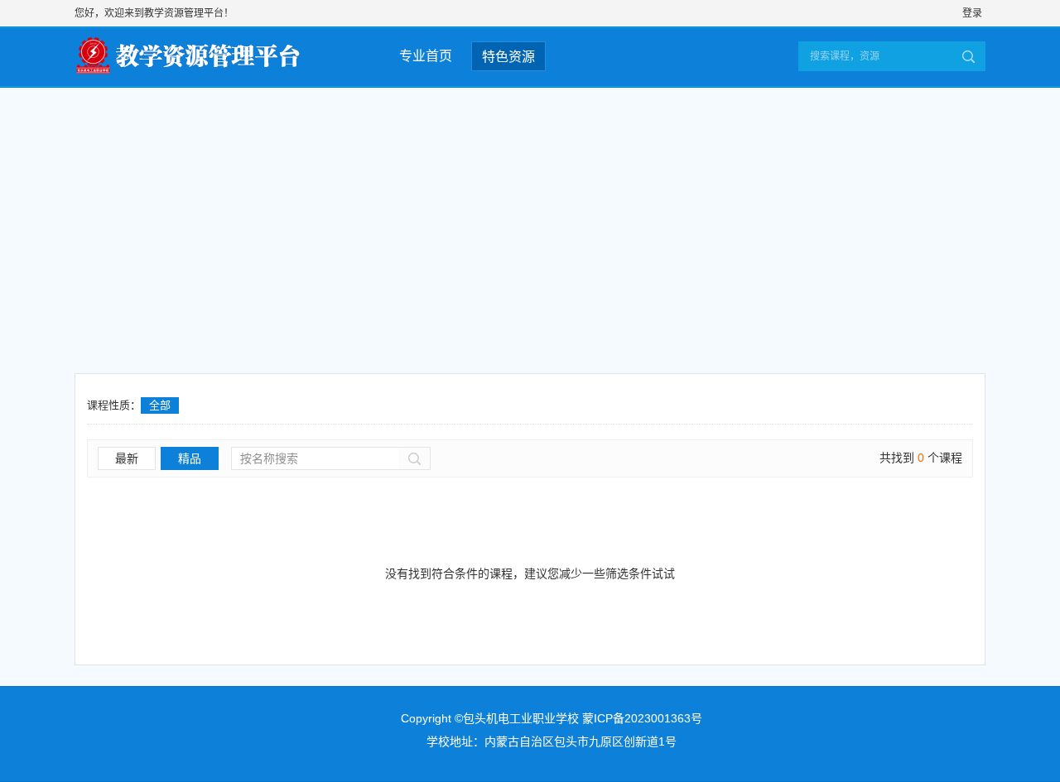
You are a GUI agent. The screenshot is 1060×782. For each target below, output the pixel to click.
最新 (126, 458)
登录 (972, 13)
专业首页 (425, 56)
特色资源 (508, 57)
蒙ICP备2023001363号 (642, 718)
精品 (189, 458)
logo (201, 53)
